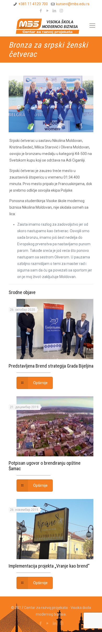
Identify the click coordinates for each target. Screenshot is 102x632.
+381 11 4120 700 (33, 4)
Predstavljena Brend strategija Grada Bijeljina (51, 366)
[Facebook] (41, 10)
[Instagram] (61, 10)
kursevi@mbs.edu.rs (72, 4)
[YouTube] (47, 10)
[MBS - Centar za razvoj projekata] (54, 26)
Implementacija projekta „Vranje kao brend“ (49, 566)
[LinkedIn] (54, 10)
